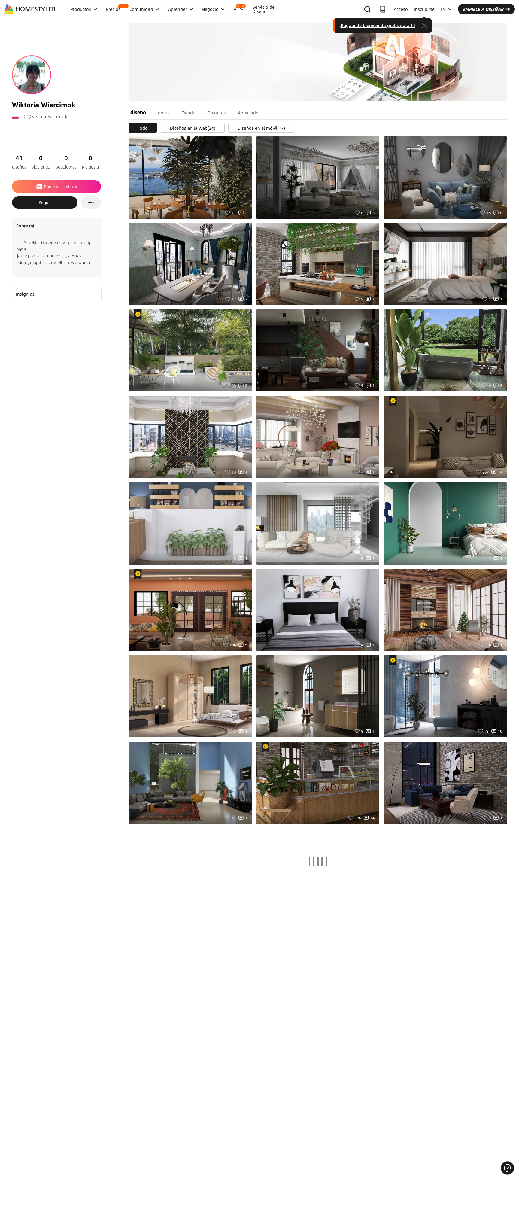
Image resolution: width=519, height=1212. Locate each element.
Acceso (401, 9)
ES (443, 9)
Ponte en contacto (60, 187)
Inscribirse (424, 9)
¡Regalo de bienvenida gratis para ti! (377, 25)
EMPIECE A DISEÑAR (483, 9)
